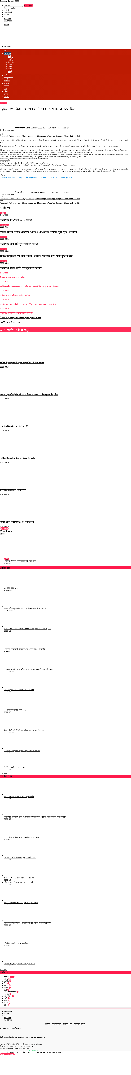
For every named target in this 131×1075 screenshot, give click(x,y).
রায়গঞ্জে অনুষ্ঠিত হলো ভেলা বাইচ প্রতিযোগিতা (19, 963)
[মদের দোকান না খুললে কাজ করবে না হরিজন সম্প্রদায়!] (15, 835)
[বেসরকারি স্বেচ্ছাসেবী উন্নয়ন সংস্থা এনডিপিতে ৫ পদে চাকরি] (14, 647)
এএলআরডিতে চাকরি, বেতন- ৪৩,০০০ (16, 710)
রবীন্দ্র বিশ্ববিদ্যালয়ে (31, 177)
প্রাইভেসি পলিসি (67, 1024)
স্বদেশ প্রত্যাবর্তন (66, 177)
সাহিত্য (6, 985)
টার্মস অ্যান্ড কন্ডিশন (79, 1024)
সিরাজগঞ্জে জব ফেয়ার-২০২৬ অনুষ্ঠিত (16, 219)
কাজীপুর (10, 60)
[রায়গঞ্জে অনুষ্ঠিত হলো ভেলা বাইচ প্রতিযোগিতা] (15, 961)
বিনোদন (6, 86)
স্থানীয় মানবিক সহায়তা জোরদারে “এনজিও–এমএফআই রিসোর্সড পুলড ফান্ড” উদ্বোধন (38, 231)
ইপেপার (6, 96)
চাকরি (6, 94)
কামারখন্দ (10, 58)
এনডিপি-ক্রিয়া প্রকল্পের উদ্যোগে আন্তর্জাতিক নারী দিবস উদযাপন (22, 362)
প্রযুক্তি (6, 994)
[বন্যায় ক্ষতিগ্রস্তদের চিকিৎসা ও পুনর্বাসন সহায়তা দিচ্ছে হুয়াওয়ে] (15, 606)
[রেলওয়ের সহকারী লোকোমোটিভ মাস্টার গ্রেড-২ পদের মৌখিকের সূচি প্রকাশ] (15, 667)
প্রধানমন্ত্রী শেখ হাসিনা (8, 177)
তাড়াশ (10, 71)
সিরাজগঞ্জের (54, 177)
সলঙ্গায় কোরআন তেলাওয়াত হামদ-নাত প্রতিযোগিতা (21, 902)
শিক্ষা (6, 91)
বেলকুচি (10, 66)
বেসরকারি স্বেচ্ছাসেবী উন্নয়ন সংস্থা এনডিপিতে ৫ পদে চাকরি (24, 649)
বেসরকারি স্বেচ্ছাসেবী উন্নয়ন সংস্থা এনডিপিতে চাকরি (22, 750)
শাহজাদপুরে (44, 177)
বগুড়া (5, 1005)
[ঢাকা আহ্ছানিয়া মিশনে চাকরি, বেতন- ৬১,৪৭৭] (15, 687)
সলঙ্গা (5, 1000)
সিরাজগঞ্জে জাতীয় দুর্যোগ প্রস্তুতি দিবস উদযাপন (21, 267)
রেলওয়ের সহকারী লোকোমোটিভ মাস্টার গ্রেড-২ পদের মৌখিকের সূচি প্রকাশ (28, 669)
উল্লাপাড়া (11, 62)
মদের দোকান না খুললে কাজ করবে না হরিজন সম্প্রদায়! (22, 837)
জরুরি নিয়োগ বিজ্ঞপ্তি (11, 588)
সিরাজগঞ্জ (7, 53)
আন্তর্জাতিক (8, 78)
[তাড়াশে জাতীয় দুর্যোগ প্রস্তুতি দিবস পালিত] (20, 422)
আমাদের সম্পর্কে (56, 1024)
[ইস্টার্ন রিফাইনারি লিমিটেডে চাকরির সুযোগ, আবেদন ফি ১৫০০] (15, 728)
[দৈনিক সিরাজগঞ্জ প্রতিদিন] (10, 42)
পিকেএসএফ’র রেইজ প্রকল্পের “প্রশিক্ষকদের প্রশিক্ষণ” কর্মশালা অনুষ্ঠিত (27, 629)
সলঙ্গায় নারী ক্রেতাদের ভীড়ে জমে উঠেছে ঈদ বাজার (17, 458)
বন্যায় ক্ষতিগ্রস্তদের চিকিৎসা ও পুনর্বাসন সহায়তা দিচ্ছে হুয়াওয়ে (25, 608)
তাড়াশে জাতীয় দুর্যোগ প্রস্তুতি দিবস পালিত (14, 426)
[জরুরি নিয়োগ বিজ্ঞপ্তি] (15, 586)
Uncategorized (10, 992)
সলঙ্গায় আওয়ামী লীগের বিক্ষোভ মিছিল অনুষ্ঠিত (19, 796)
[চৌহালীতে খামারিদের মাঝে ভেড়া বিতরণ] (15, 941)
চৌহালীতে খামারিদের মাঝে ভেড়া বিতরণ (16, 943)
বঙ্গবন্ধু (20, 177)
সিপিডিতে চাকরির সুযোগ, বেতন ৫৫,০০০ (17, 767)
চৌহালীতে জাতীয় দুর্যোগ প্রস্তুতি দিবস (13, 490)
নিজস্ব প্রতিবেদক (20, 128)
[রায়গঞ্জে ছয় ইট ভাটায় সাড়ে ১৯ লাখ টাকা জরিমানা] (20, 517)
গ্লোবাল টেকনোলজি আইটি (33, 1050)
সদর (9, 56)
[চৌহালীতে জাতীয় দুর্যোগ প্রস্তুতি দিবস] (20, 485)
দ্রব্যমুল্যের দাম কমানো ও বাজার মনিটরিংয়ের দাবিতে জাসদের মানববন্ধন (27, 923)
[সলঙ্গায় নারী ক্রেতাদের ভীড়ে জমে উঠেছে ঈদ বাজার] (20, 454)
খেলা (5, 88)
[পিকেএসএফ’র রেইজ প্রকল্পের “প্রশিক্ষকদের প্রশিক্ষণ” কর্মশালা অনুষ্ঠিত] (15, 626)
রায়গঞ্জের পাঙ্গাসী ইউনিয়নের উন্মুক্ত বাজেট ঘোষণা (20, 857)
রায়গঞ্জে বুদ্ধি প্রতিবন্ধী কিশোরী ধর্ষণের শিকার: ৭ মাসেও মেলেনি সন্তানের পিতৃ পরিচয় (29, 394)
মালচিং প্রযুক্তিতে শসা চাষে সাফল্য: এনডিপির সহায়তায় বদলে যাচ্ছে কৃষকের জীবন (36, 255)
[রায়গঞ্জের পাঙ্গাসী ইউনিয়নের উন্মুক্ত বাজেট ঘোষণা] (15, 855)
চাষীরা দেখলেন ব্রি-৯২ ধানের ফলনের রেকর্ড (18, 882)
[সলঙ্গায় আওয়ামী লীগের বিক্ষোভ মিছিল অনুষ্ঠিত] (15, 794)
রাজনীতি (7, 80)
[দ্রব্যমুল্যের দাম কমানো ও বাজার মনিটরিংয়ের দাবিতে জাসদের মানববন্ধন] (15, 921)
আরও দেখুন (3, 773)
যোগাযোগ (47, 1024)
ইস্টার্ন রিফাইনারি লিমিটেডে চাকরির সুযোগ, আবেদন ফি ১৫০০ (24, 730)
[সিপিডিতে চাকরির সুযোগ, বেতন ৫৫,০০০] (15, 765)
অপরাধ (6, 83)
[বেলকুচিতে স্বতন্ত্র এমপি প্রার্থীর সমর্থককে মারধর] (15, 875)
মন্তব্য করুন (4, 528)
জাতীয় (6, 75)
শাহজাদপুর (11, 64)
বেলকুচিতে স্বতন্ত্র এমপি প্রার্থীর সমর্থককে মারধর (20, 878)
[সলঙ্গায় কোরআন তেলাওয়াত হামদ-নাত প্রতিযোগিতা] (15, 900)
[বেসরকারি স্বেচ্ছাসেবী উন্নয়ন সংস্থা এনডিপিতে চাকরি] (14, 748)
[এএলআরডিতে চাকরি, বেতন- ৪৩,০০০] (15, 708)
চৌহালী (10, 69)
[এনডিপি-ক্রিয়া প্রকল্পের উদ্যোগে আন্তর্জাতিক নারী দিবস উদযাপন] (20, 358)
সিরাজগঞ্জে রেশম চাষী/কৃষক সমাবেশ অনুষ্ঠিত (19, 243)
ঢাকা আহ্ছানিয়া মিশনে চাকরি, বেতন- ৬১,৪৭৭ (19, 689)
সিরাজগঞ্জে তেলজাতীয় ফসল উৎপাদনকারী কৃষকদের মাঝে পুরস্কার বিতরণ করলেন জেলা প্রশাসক (35, 817)
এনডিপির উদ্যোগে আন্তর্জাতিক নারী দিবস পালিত (20, 561)
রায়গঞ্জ (10, 73)
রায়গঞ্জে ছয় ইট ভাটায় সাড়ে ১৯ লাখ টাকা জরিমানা (17, 522)
